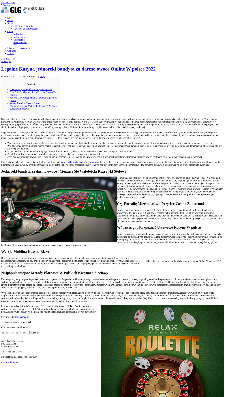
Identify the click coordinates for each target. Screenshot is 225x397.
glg (8, 17)
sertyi (42, 76)
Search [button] (34, 333)
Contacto (11, 50)
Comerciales (19, 39)
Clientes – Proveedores (18, 48)
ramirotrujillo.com (10, 362)
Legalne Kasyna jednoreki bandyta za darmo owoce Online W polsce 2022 (78, 69)
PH (15, 45)
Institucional (19, 37)
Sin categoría (22, 317)
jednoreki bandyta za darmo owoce (77, 162)
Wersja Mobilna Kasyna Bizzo (24, 103)
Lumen (10, 53)
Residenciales (20, 42)
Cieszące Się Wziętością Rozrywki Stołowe (31, 89)
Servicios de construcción (25, 28)
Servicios (11, 23)
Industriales (18, 34)
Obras (10, 31)
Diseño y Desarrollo (23, 26)
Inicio (10, 20)
